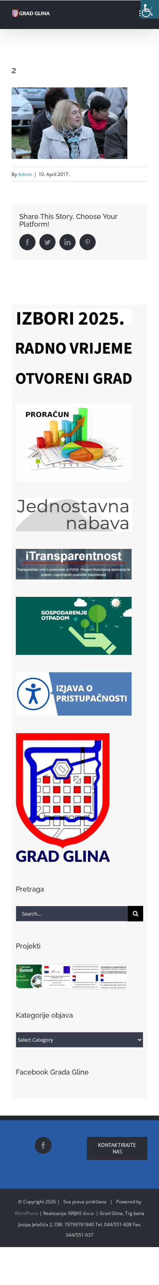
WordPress (26, 1213)
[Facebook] (43, 1145)
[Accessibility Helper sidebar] (149, 9)
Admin (25, 174)
